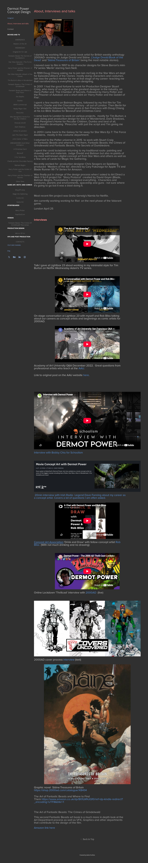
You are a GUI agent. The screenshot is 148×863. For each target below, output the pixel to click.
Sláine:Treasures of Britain (63, 60)
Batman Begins (20, 165)
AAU (81, 368)
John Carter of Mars (20, 139)
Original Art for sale (20, 52)
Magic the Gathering (20, 194)
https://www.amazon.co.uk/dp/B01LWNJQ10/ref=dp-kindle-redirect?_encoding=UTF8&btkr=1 (78, 800)
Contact (10, 29)
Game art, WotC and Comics (19, 185)
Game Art (20, 202)
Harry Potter (20, 210)
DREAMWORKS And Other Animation (20, 144)
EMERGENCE (20, 39)
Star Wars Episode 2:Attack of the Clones (20, 75)
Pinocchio (20, 112)
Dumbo (20, 100)
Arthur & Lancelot (20, 131)
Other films (20, 181)
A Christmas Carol (20, 149)
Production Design (15, 228)
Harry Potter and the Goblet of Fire (20, 170)
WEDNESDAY (20, 48)
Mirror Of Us (20, 233)
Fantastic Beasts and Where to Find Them (20, 91)
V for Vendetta (20, 157)
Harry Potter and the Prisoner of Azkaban (20, 69)
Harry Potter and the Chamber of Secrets (20, 176)
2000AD (91, 592)
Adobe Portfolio (90, 855)
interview (68, 659)
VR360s (10, 218)
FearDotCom (20, 214)
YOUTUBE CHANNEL (14, 245)
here (86, 375)
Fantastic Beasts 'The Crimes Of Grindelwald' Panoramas (20, 224)
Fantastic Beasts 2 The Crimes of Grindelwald (20, 85)
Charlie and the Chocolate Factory (20, 161)
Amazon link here (44, 828)
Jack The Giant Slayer (20, 135)
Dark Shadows (20, 127)
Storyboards (13, 205)
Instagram (10, 18)
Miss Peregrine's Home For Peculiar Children (20, 117)
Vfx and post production (18, 237)
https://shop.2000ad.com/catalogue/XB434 (60, 790)
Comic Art (20, 198)
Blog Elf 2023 (20, 190)
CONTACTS (20, 241)
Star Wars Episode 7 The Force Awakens (20, 63)
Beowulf (20, 153)
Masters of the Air (20, 44)
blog (8, 251)
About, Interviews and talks (18, 23)
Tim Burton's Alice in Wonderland (20, 80)
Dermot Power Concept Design (19, 10)
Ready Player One (20, 108)
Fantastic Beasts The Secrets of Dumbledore (20, 57)
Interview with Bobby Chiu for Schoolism (58, 452)
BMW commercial (20, 104)
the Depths (20, 96)
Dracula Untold (20, 123)
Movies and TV (13, 35)
